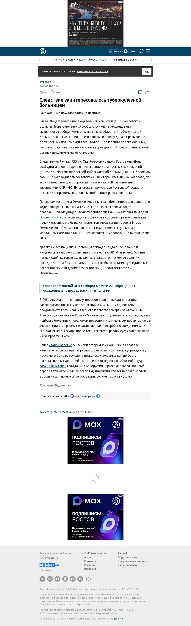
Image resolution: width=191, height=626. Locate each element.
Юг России (45, 81)
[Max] (80, 579)
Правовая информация (132, 561)
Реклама (89, 565)
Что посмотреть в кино (124, 59)
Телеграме (87, 396)
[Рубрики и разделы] (148, 51)
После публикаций (53, 217)
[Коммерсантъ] (43, 51)
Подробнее (116, 618)
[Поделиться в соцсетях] (147, 92)
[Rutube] (73, 579)
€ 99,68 (69, 59)
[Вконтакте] (50, 579)
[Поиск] (141, 51)
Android (122, 553)
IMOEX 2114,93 (96, 59)
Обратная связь (127, 557)
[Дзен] (57, 579)
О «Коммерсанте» (95, 553)
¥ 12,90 (81, 59)
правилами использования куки (92, 71)
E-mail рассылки (127, 565)
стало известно (60, 345)
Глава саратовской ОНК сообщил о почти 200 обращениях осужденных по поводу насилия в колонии (89, 288)
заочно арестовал (53, 366)
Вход (134, 51)
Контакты (90, 561)
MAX (66, 396)
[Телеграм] (42, 579)
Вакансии (90, 568)
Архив (87, 557)
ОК (147, 71)
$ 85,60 (58, 59)
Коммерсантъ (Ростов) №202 (58, 412)
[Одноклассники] (65, 579)
